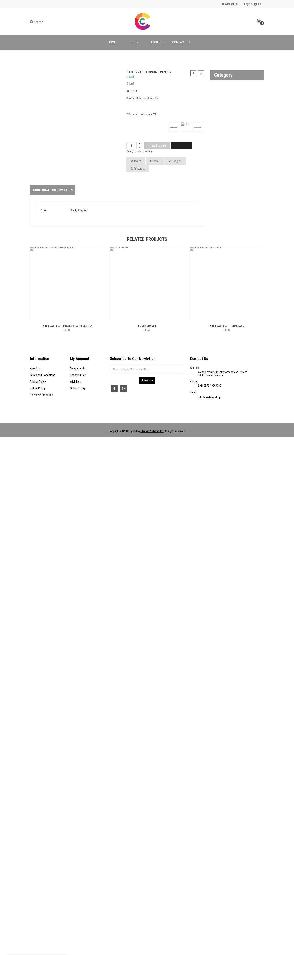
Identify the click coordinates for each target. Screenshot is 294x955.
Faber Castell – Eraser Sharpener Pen (67, 325)
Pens (141, 151)
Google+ (176, 161)
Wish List (75, 381)
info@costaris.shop (209, 397)
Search (38, 22)
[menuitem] (111, 42)
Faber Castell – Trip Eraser (227, 325)
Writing (149, 151)
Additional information (53, 190)
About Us (35, 368)
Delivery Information (41, 395)
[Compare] (181, 145)
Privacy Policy (38, 381)
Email (193, 392)
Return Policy (37, 388)
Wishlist (231, 4)
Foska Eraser (147, 325)
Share (155, 161)
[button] (36, 73)
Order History (77, 388)
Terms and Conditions (42, 375)
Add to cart (159, 145)
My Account (77, 368)
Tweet (137, 161)
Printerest (139, 168)
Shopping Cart (78, 375)
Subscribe (147, 380)
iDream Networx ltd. (152, 431)
